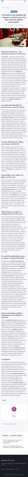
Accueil (3, 7)
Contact (17, 469)
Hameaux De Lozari (7, 460)
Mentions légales (10, 469)
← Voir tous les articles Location (9, 424)
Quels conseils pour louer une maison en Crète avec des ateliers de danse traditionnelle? (12, 441)
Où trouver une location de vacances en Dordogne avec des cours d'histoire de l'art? (13, 446)
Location (7, 7)
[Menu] (25, 1)
